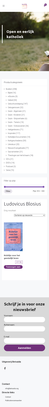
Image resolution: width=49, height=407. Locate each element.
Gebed (10, 100)
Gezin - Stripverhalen (16, 118)
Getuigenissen (13, 107)
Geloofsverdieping (15, 104)
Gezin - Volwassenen (16, 126)
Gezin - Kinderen (14, 115)
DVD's (8, 163)
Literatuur (12, 144)
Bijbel (10, 93)
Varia (8, 170)
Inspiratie (11, 133)
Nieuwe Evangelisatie (16, 148)
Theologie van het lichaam (18, 155)
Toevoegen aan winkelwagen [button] (13, 267)
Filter (8, 191)
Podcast (9, 166)
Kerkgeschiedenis (15, 141)
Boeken (9, 89)
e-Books (11, 96)
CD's (8, 159)
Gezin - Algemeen (15, 111)
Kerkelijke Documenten (17, 137)
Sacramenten (13, 152)
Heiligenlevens (13, 130)
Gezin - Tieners (14, 122)
